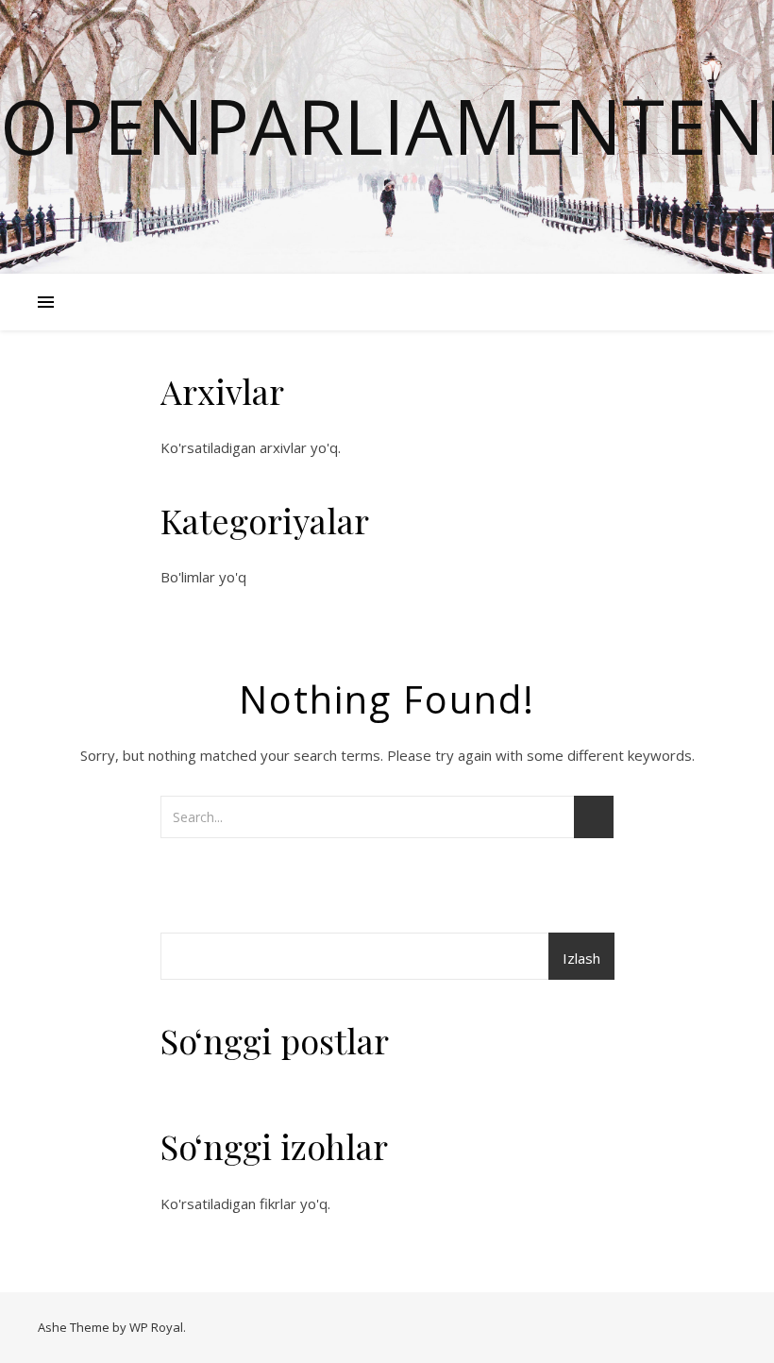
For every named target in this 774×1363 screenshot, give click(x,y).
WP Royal (156, 1327)
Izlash (581, 958)
